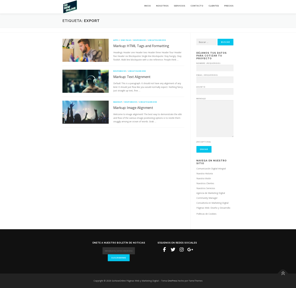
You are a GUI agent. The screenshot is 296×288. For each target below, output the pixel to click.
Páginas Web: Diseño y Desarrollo (213, 207)
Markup (117, 102)
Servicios (179, 6)
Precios (229, 6)
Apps (116, 40)
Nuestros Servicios (205, 188)
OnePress (172, 280)
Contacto (197, 6)
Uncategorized (157, 40)
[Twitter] (173, 249)
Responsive (139, 40)
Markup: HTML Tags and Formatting (141, 45)
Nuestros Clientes (205, 183)
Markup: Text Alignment (131, 76)
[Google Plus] (190, 249)
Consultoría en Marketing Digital (212, 202)
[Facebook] (164, 249)
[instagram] (181, 249)
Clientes (214, 6)
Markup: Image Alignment (133, 107)
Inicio (147, 6)
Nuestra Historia (204, 173)
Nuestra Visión (203, 178)
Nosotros (162, 6)
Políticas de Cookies (206, 213)
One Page (126, 40)
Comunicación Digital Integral (211, 168)
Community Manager (207, 197)
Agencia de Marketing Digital (210, 193)
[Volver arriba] (283, 273)
